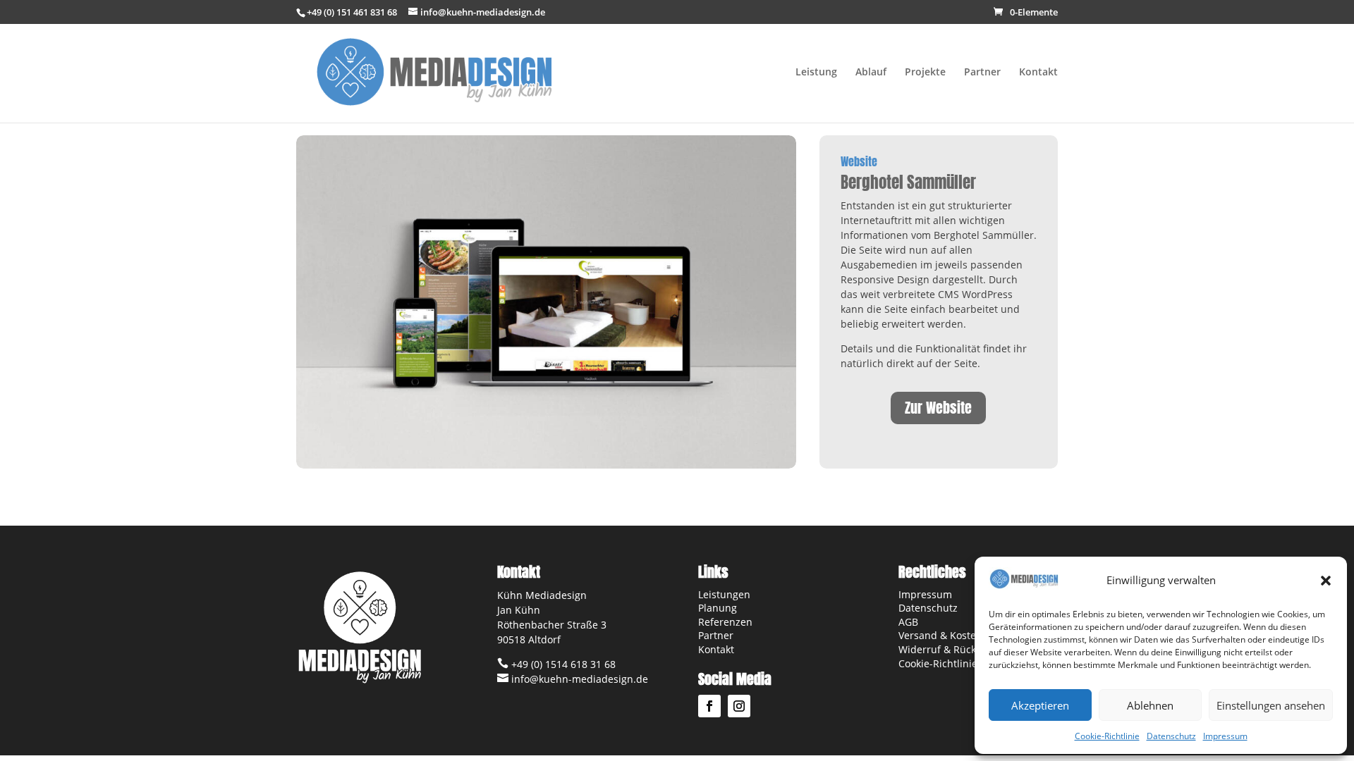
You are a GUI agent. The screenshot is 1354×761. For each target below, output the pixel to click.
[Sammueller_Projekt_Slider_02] (546, 468)
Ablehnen (1150, 705)
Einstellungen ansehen (1270, 705)
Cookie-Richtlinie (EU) (949, 663)
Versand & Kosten (940, 635)
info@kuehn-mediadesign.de (578, 679)
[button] (1326, 581)
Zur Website (938, 408)
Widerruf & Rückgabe (948, 649)
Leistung (816, 72)
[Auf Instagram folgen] (739, 706)
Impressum (1225, 736)
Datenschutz (1171, 736)
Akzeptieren (1040, 705)
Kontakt (1038, 72)
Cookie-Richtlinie (1107, 736)
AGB (908, 622)
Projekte (925, 72)
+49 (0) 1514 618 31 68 (562, 664)
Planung (717, 607)
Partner (982, 72)
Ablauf (870, 72)
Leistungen (724, 594)
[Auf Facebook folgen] (709, 706)
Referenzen (725, 622)
